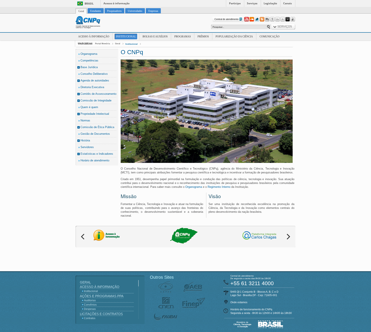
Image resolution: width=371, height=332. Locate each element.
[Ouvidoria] (267, 19)
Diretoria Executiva (92, 87)
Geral (117, 44)
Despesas (90, 309)
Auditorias (90, 300)
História (85, 140)
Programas (182, 36)
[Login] (292, 19)
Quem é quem (89, 107)
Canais (287, 3)
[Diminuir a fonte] (282, 19)
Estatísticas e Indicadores (97, 153)
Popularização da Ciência (234, 36)
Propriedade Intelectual (95, 113)
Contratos (89, 318)
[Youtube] (246, 19)
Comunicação (270, 36)
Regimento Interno (219, 186)
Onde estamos (238, 302)
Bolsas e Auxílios (155, 36)
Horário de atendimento (95, 160)
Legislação (270, 3)
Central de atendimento (226, 19)
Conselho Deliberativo (94, 73)
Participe (235, 3)
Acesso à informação (116, 3)
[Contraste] (287, 19)
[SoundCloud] (251, 19)
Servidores (87, 147)
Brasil (89, 3)
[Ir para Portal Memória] (93, 22)
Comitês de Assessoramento (98, 93)
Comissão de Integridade (96, 100)
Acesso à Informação (93, 36)
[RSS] (262, 19)
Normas (85, 120)
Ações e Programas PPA (101, 296)
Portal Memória (102, 44)
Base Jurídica (89, 67)
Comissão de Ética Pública (97, 127)
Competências (89, 60)
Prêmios (203, 36)
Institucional (126, 36)
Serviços (252, 3)
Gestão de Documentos (95, 133)
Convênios (90, 304)
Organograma (89, 53)
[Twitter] (256, 19)
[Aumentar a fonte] (277, 19)
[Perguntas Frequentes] (272, 19)
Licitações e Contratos (101, 314)
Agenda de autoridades (95, 80)
